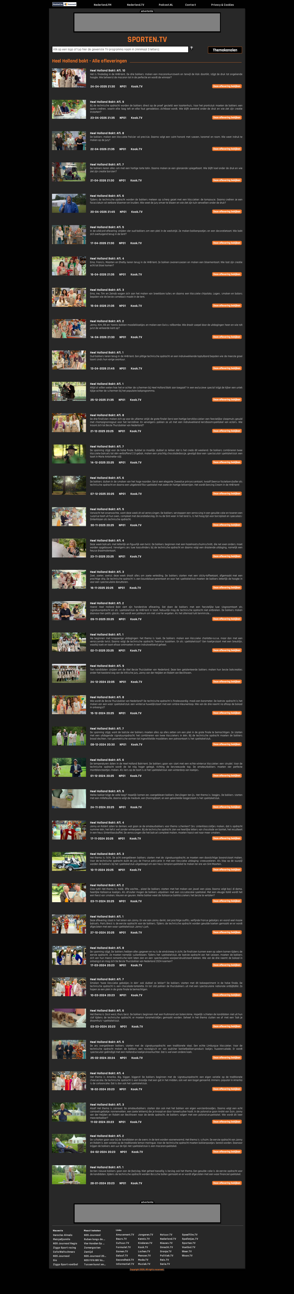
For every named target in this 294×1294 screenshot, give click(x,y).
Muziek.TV (144, 1264)
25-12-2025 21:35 (102, 400)
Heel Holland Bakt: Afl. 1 (106, 352)
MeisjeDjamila (61, 1239)
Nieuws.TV (166, 1243)
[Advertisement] (147, 22)
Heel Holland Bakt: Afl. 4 (107, 258)
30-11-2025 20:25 (102, 525)
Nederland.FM (102, 5)
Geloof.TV (122, 1255)
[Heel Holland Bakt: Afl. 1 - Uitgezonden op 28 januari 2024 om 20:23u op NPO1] (69, 1183)
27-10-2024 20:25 (102, 933)
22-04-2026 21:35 (102, 149)
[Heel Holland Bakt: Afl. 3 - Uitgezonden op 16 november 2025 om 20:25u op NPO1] (69, 588)
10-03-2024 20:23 (102, 995)
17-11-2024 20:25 (101, 839)
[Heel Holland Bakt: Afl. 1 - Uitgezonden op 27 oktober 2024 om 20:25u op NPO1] (69, 933)
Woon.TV (187, 1255)
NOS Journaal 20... (95, 1256)
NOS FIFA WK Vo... (94, 1260)
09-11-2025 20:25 (102, 619)
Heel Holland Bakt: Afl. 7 (107, 164)
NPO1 (123, 86)
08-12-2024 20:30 (102, 745)
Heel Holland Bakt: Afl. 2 (107, 321)
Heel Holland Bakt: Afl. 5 (107, 227)
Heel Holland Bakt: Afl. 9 (107, 102)
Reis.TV (164, 1260)
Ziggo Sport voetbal (65, 1264)
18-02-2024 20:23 (102, 1089)
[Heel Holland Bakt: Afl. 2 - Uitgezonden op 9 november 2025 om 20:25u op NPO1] (69, 619)
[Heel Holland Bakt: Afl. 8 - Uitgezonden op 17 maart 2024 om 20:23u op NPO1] (69, 964)
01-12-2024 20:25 (102, 776)
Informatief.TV (125, 1264)
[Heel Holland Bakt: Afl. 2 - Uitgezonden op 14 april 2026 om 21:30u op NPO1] (69, 337)
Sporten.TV (188, 1243)
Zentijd (88, 1252)
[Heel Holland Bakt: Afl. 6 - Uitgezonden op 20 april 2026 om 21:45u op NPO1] (69, 212)
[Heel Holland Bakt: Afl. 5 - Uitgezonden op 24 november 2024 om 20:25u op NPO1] (69, 807)
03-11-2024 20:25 (102, 901)
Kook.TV (136, 86)
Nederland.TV (135, 5)
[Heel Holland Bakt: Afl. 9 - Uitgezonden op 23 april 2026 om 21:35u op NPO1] (69, 118)
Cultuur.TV (122, 1243)
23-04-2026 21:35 (102, 118)
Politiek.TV (166, 1255)
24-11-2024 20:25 (102, 807)
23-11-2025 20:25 (102, 556)
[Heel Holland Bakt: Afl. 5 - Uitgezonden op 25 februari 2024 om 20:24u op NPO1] (69, 1058)
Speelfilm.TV (189, 1235)
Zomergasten (92, 1247)
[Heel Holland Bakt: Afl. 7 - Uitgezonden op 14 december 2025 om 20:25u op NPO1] (69, 462)
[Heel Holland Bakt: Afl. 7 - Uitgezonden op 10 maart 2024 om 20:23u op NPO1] (69, 995)
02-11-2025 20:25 (102, 650)
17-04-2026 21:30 (102, 243)
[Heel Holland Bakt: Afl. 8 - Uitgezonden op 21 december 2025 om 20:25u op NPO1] (69, 431)
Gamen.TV (122, 1251)
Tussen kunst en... (95, 1264)
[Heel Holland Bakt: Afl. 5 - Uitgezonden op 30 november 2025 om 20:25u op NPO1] (69, 525)
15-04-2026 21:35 (102, 306)
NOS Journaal (61, 1256)
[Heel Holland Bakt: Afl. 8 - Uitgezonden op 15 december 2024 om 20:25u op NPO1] (69, 713)
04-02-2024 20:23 (102, 1152)
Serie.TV (165, 1264)
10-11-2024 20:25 (102, 870)
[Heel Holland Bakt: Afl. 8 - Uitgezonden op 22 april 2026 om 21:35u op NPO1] (69, 149)
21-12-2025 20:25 (102, 431)
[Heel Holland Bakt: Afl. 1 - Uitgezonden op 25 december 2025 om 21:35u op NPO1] (69, 400)
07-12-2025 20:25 (102, 494)
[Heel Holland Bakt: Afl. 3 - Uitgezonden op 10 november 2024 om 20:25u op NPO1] (69, 870)
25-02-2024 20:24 (102, 1058)
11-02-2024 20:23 (102, 1122)
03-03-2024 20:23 (102, 1027)
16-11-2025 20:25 (101, 588)
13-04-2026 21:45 (102, 368)
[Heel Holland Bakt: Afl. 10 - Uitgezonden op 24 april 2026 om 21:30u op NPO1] (69, 86)
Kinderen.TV (145, 1243)
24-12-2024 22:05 (102, 682)
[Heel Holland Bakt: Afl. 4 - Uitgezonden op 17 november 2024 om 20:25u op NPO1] (69, 839)
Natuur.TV (166, 1235)
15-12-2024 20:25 (102, 713)
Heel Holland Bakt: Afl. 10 (107, 70)
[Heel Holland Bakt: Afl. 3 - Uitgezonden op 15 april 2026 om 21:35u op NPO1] (69, 306)
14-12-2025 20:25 (102, 462)
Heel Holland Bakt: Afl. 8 (107, 133)
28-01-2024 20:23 (102, 1183)
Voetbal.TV (188, 1247)
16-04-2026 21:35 (102, 274)
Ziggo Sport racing (64, 1247)
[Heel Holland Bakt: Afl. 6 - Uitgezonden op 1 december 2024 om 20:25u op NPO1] (69, 776)
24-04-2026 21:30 (102, 86)
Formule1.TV (123, 1247)
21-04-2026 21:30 (102, 180)
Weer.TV (187, 1251)
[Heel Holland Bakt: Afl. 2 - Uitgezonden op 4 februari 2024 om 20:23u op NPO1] (69, 1152)
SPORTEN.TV (147, 40)
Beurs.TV (121, 1239)
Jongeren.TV (145, 1235)
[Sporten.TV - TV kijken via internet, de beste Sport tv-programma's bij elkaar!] (80, 5)
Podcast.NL (166, 5)
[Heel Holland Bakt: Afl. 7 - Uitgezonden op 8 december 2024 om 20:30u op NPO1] (69, 745)
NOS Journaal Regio (65, 1243)
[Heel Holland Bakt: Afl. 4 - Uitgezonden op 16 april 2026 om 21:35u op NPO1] (69, 274)
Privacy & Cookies (222, 5)
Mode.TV (143, 1260)
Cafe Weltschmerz (64, 1252)
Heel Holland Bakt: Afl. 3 (107, 290)
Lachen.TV (144, 1251)
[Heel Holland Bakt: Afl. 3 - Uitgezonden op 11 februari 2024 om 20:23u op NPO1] (69, 1121)
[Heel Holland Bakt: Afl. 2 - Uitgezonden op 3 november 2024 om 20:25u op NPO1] (69, 901)
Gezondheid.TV (125, 1260)
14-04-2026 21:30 (102, 337)
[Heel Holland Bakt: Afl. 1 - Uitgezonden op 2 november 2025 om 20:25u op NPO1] (69, 650)
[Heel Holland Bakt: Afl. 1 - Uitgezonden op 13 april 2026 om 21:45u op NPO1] (69, 368)
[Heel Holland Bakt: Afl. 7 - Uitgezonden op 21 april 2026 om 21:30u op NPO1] (69, 180)
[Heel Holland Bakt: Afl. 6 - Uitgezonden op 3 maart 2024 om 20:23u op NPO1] (69, 1027)
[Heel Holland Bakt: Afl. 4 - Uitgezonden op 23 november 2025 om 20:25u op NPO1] (69, 556)
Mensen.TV (144, 1255)
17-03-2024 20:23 (102, 965)
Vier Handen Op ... (94, 1243)
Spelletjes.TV (190, 1239)
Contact (190, 5)
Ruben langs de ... (94, 1239)
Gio (55, 1260)
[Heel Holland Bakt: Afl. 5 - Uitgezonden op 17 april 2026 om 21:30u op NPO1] (69, 243)
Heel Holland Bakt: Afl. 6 (107, 196)
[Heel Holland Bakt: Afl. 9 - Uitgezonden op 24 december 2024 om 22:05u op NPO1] (69, 682)
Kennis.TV (144, 1239)
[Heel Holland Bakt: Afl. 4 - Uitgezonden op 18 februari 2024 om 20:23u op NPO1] (69, 1089)
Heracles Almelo (62, 1235)
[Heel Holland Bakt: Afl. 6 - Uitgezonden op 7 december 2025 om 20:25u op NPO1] (69, 494)
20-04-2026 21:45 (102, 212)
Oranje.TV (165, 1251)
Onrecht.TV (166, 1247)
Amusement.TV (125, 1235)
